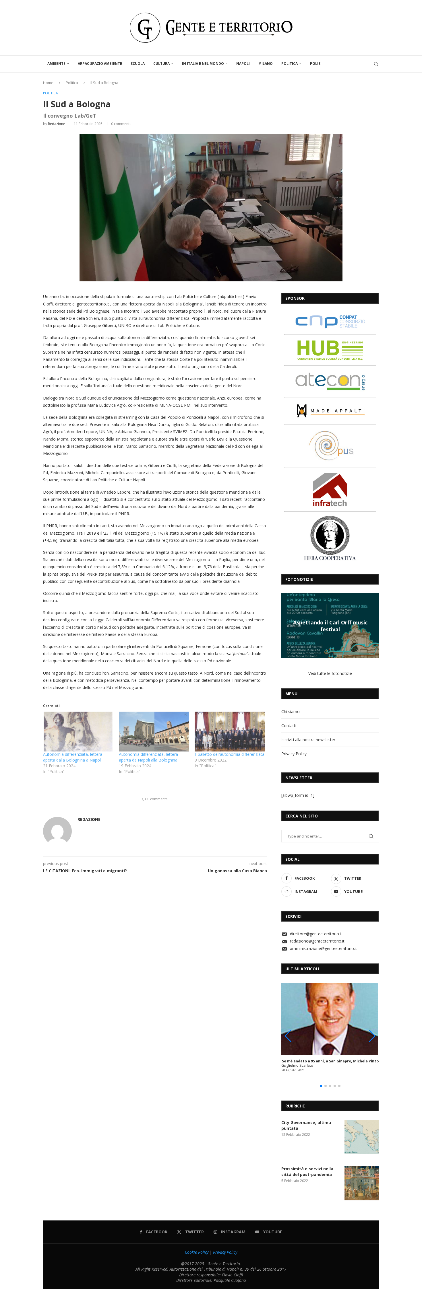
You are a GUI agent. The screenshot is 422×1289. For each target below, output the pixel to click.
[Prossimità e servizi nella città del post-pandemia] (361, 1183)
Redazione (56, 123)
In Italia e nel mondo (203, 63)
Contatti (288, 725)
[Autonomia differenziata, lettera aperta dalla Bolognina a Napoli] (78, 731)
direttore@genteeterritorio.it (316, 933)
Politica (289, 63)
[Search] (376, 64)
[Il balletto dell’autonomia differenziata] (230, 731)
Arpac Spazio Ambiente (100, 63)
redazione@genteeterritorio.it (317, 941)
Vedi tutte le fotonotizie (330, 673)
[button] (286, 625)
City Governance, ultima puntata (306, 1125)
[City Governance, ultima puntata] (361, 1137)
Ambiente (56, 63)
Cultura (161, 63)
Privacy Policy (294, 753)
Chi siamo (290, 711)
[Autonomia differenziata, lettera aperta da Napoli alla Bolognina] (154, 731)
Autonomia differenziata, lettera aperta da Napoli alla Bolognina (148, 757)
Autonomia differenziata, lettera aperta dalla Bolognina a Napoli (72, 757)
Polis (315, 63)
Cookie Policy (196, 1252)
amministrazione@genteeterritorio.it (323, 948)
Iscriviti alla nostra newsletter (308, 739)
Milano (265, 63)
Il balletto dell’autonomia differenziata (229, 754)
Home (48, 82)
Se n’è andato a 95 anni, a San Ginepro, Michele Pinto (330, 1061)
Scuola (138, 63)
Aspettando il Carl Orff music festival (330, 625)
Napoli (243, 63)
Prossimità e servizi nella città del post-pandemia (307, 1171)
